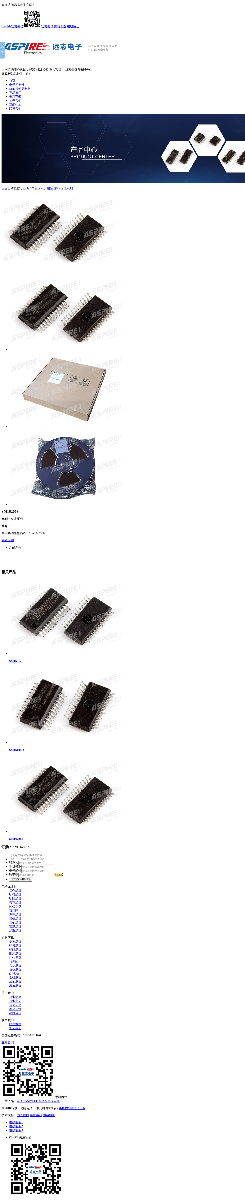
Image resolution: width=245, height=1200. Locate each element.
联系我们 (15, 108)
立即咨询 (8, 1042)
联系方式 (15, 1024)
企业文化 (15, 1001)
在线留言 (73, 26)
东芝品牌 (15, 914)
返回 (5, 188)
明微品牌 (52, 188)
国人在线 (23, 1115)
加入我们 (15, 1028)
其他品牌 (15, 922)
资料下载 (15, 96)
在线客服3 (16, 1130)
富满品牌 (15, 926)
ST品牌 (14, 973)
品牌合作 (15, 1013)
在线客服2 (16, 1126)
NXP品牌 (15, 906)
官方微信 (17, 26)
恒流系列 (66, 188)
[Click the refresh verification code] (58, 875)
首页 (12, 80)
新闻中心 (15, 104)
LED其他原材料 (20, 88)
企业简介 (15, 997)
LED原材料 (39, 1101)
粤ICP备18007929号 (72, 1108)
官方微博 (47, 26)
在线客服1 (16, 1122)
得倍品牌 (15, 918)
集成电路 (53, 1101)
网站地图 (60, 26)
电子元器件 (16, 84)
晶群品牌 (15, 930)
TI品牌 (13, 910)
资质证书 (15, 1005)
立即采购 (8, 540)
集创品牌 (15, 890)
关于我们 (15, 100)
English (6, 26)
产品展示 (15, 92)
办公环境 (15, 1009)
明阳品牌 (15, 898)
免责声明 (36, 1115)
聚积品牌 (15, 902)
